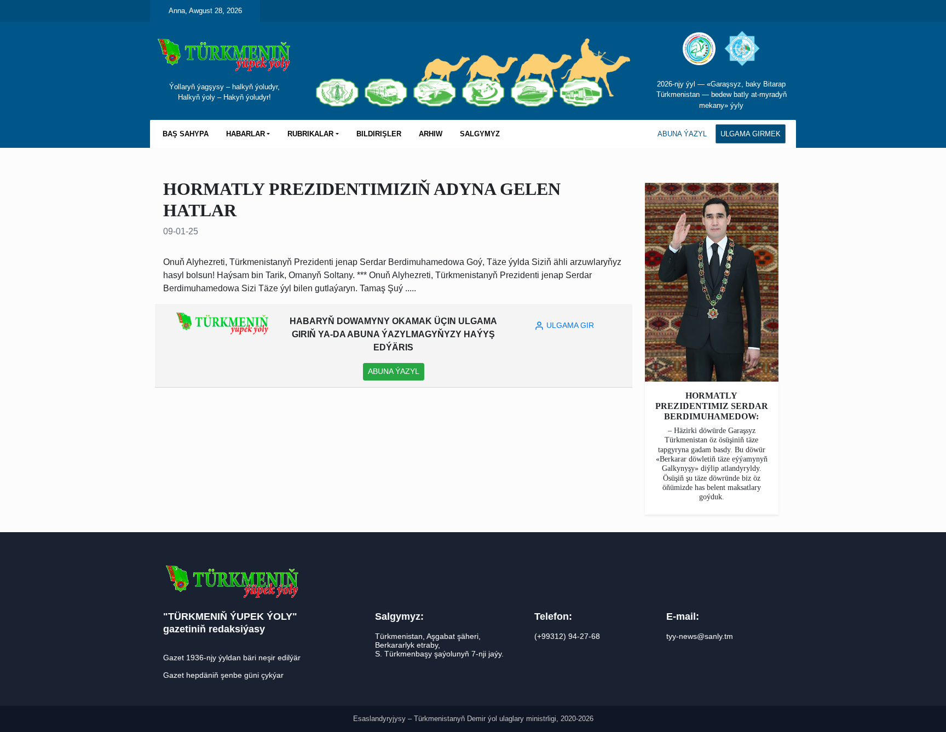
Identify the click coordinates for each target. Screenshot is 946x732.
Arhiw (430, 134)
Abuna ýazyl (393, 371)
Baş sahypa (186, 134)
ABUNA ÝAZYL (682, 134)
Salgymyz (480, 134)
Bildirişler (378, 134)
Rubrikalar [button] (310, 134)
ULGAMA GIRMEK (750, 134)
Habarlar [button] (245, 134)
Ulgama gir (569, 325)
